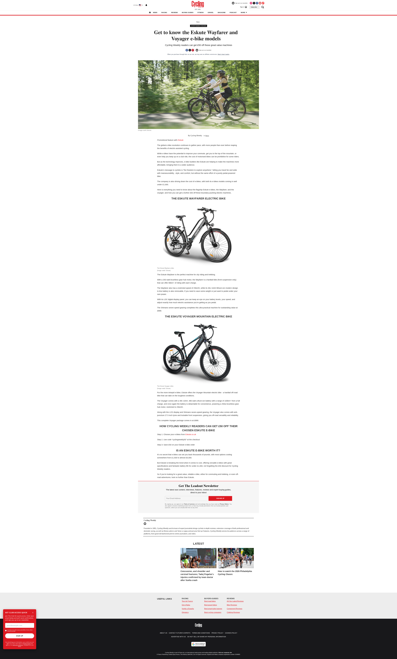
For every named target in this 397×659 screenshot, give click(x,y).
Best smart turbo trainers (213, 609)
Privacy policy (217, 633)
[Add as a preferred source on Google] (198, 644)
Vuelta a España (188, 609)
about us (163, 633)
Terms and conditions (201, 633)
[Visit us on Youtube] (260, 3)
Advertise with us (178, 636)
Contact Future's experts (179, 633)
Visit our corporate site (225, 652)
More (243, 12)
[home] (150, 12)
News (155, 12)
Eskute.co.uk (191, 434)
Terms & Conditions (18, 645)
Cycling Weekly (196, 135)
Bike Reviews (232, 605)
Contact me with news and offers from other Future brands (20, 630)
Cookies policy (231, 633)
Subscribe (254, 7)
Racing (164, 12)
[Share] (187, 50)
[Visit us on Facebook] (257, 3)
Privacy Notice (224, 504)
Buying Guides (187, 12)
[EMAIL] (145, 523)
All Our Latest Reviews (235, 601)
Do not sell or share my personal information (206, 636)
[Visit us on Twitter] (254, 3)
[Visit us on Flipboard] (263, 3)
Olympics (185, 612)
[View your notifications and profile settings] (146, 5)
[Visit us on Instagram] (251, 3)
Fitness (200, 12)
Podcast (233, 12)
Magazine (221, 12)
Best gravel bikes (210, 605)
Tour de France (187, 601)
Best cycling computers (212, 612)
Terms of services (189, 504)
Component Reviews (234, 609)
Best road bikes (210, 601)
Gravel (211, 12)
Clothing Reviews (233, 612)
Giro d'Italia (186, 605)
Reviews (174, 12)
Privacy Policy (26, 643)
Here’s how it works (223, 54)
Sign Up (19, 636)
